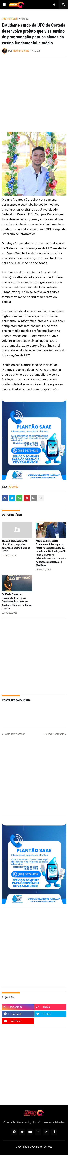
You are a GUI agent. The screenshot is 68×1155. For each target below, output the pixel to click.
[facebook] (14, 1132)
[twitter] (22, 1132)
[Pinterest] (27, 498)
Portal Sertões (44, 1146)
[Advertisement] (34, 95)
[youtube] (30, 1132)
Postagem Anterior (14, 734)
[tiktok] (54, 1132)
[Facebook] (5, 498)
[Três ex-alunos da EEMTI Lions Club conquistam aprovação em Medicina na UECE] (17, 530)
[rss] (46, 1132)
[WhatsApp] (19, 498)
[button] (4, 5)
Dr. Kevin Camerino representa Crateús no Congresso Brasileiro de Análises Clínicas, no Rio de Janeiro (17, 601)
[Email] (34, 498)
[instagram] (38, 1132)
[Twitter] (12, 498)
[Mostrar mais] (41, 498)
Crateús (23, 18)
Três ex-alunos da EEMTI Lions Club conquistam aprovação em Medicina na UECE (16, 546)
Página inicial (9, 18)
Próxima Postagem (53, 734)
